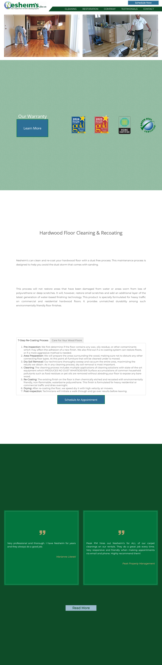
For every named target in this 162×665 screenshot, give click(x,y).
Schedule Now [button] (143, 2)
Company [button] (110, 9)
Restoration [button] (90, 9)
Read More (81, 608)
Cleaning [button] (71, 9)
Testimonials (129, 9)
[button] (32, 128)
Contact (148, 9)
